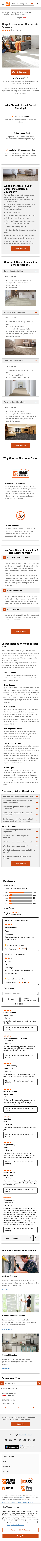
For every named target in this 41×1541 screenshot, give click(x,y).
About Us (6, 1472)
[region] (20, 1522)
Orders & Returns (9, 1456)
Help (4, 1462)
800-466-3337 (20, 78)
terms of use (22, 1497)
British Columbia (17, 12)
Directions (20, 1408)
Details (7, 1408)
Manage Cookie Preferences (20, 1530)
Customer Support (25, 1435)
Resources (6, 1467)
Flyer (34, 1408)
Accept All (20, 1536)
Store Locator (5, 12)
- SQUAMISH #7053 (9, 1393)
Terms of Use (5, 1502)
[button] (3, 4)
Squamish (28, 12)
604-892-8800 (10, 1403)
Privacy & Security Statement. (15, 1525)
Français (19, 17)
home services (8, 14)
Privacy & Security (16, 1502)
